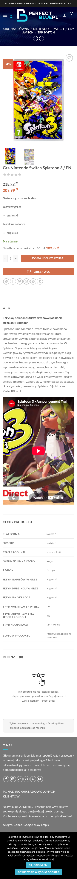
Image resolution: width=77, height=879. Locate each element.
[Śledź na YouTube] (40, 779)
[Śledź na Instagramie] (13, 779)
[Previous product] (41, 38)
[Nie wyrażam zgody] (72, 857)
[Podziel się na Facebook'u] (13, 281)
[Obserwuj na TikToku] (20, 779)
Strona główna (16, 28)
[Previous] (9, 99)
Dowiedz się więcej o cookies (38, 872)
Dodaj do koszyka (47, 258)
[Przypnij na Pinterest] (33, 281)
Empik (45, 824)
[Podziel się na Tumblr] (40, 281)
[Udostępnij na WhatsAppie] (6, 281)
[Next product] (35, 38)
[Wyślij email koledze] (26, 281)
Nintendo (41, 28)
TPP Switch (46, 32)
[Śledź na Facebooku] (6, 779)
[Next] (68, 99)
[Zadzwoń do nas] (33, 779)
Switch (58, 28)
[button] (5, 15)
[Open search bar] (11, 16)
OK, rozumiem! (38, 865)
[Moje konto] (64, 15)
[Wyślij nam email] (26, 779)
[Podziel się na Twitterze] (20, 281)
